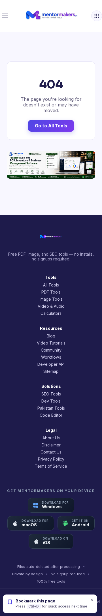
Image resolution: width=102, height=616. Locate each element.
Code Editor (51, 415)
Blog (51, 335)
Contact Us (51, 452)
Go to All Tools (51, 126)
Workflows (51, 357)
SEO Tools (51, 394)
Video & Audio (51, 306)
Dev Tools (51, 401)
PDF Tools (51, 292)
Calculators (51, 313)
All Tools (51, 285)
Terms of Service (51, 466)
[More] (96, 15)
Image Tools (51, 299)
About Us (51, 437)
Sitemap (51, 371)
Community (51, 350)
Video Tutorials (51, 343)
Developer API (51, 364)
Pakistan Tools (51, 408)
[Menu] (5, 15)
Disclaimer (51, 444)
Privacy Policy (51, 459)
